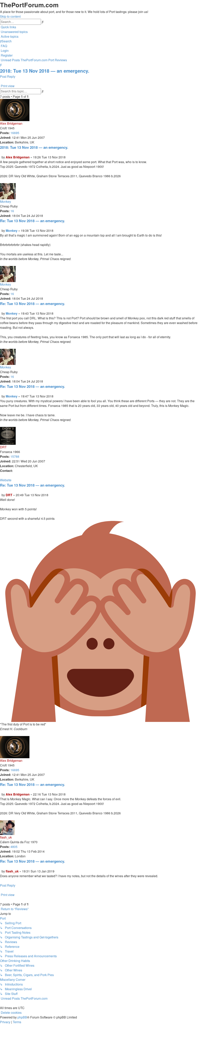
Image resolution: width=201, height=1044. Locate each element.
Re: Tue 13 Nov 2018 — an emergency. (32, 220)
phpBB (22, 1017)
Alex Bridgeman (11, 123)
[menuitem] (14, 31)
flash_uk (6, 837)
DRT (3, 447)
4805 (13, 846)
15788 (14, 456)
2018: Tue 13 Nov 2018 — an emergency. (44, 70)
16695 (14, 133)
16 (12, 211)
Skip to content (10, 16)
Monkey (5, 201)
